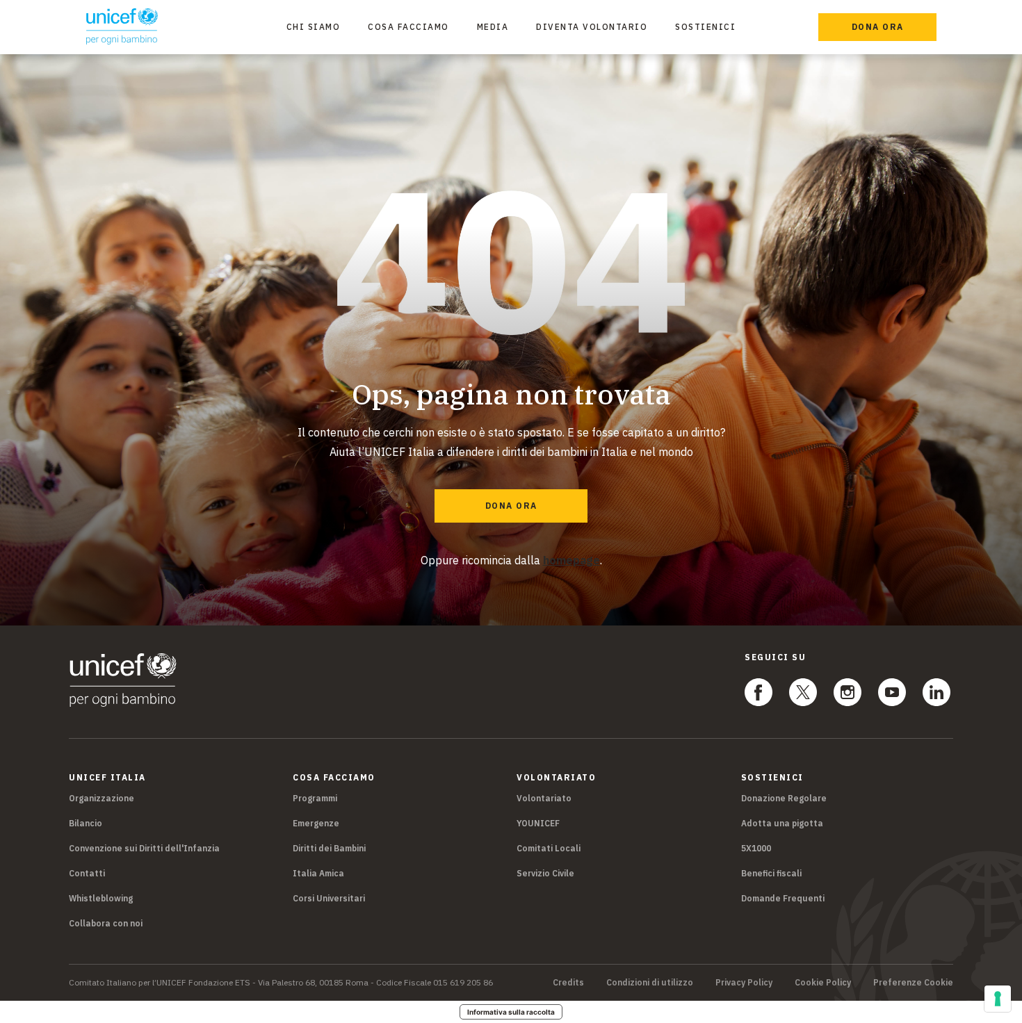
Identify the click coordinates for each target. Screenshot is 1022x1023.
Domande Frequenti (783, 898)
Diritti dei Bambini (329, 848)
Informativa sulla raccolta (511, 1012)
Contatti (87, 873)
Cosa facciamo (408, 27)
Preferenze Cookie (913, 983)
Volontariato (544, 798)
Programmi (315, 798)
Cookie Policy (823, 983)
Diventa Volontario (591, 27)
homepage (571, 560)
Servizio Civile (545, 873)
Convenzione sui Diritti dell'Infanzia (144, 848)
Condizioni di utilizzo (649, 983)
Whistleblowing (101, 898)
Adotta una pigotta (782, 823)
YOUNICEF (538, 823)
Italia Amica (318, 873)
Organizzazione (101, 798)
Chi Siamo (313, 27)
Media (493, 27)
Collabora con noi (106, 923)
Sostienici (705, 27)
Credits (568, 983)
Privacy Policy (743, 983)
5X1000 (756, 848)
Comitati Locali (549, 848)
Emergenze (316, 823)
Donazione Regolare (784, 798)
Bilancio (85, 823)
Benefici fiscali (771, 873)
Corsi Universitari (329, 898)
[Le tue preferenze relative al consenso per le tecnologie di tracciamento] (997, 998)
